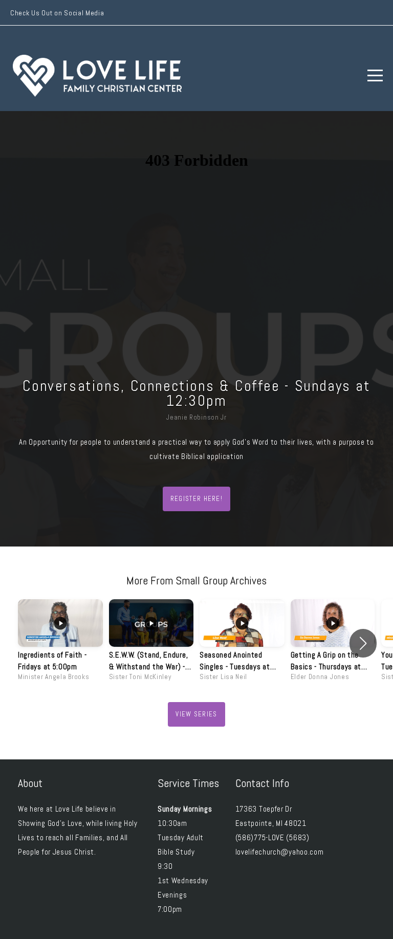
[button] (363, 643)
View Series (196, 714)
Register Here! (196, 498)
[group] (60, 643)
